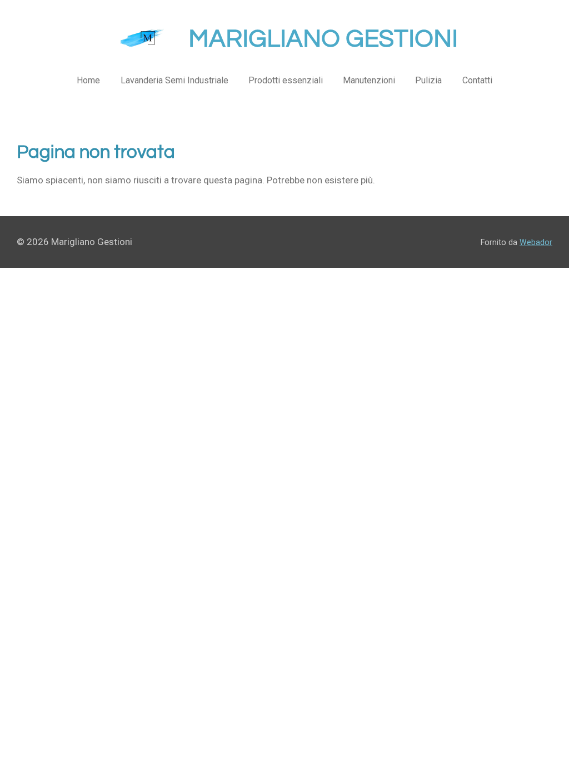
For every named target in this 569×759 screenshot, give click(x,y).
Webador (536, 242)
